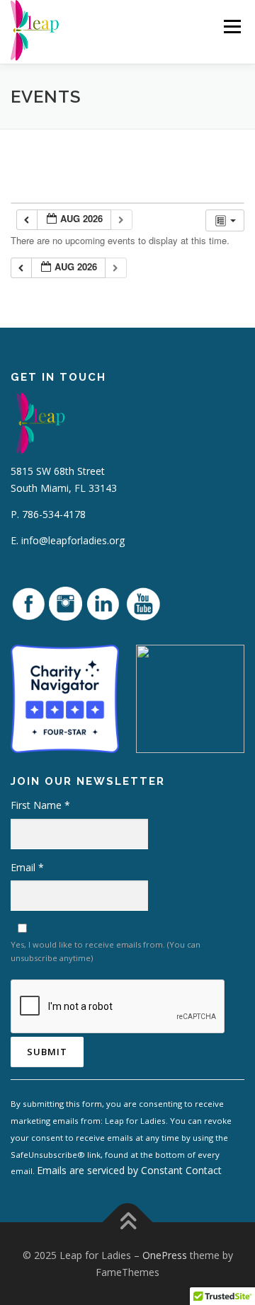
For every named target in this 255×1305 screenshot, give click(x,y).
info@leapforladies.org (73, 540)
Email (27, 867)
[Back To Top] (128, 1222)
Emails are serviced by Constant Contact (129, 1170)
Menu (231, 27)
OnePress (164, 1255)
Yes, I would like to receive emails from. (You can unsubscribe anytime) (105, 951)
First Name (40, 805)
